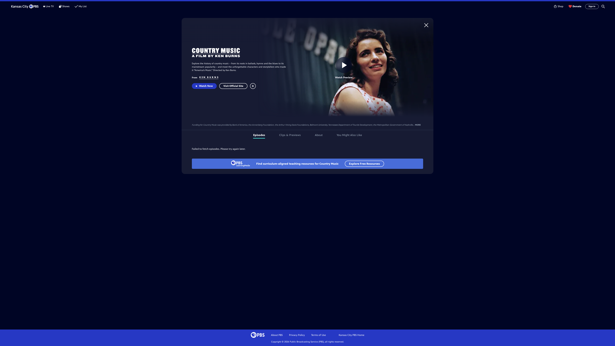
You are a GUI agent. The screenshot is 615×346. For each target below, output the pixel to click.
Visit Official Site (233, 85)
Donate (577, 6)
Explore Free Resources (364, 163)
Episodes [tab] (259, 135)
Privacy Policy (297, 335)
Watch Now (206, 85)
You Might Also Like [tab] (349, 135)
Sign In (592, 6)
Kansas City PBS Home (351, 335)
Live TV (50, 6)
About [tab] (319, 135)
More (418, 125)
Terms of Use (318, 335)
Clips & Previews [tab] (290, 135)
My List (83, 6)
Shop (560, 6)
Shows (66, 6)
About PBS (277, 335)
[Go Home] (426, 25)
